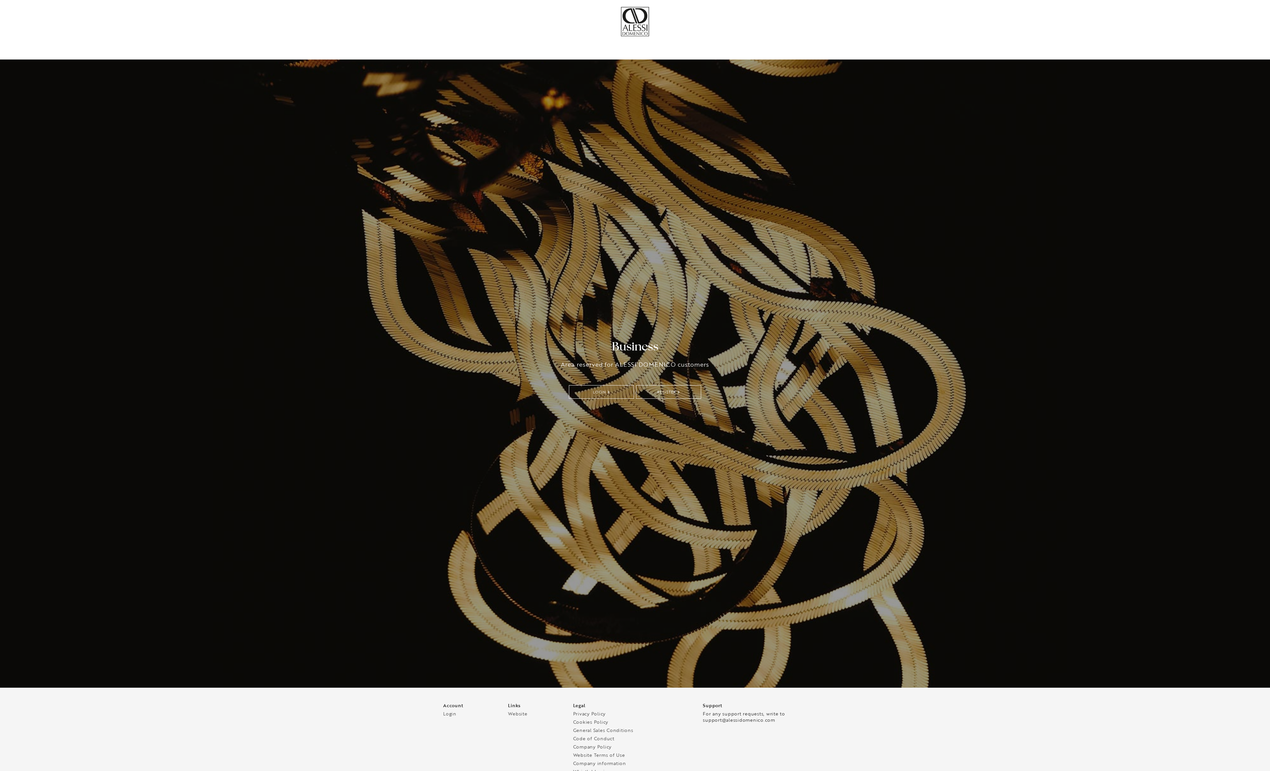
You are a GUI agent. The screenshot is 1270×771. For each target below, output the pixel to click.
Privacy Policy (589, 716)
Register (666, 393)
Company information (599, 765)
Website (517, 716)
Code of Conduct (593, 741)
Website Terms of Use (599, 757)
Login (599, 393)
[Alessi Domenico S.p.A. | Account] (635, 34)
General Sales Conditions (603, 732)
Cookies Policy (591, 724)
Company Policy (592, 749)
